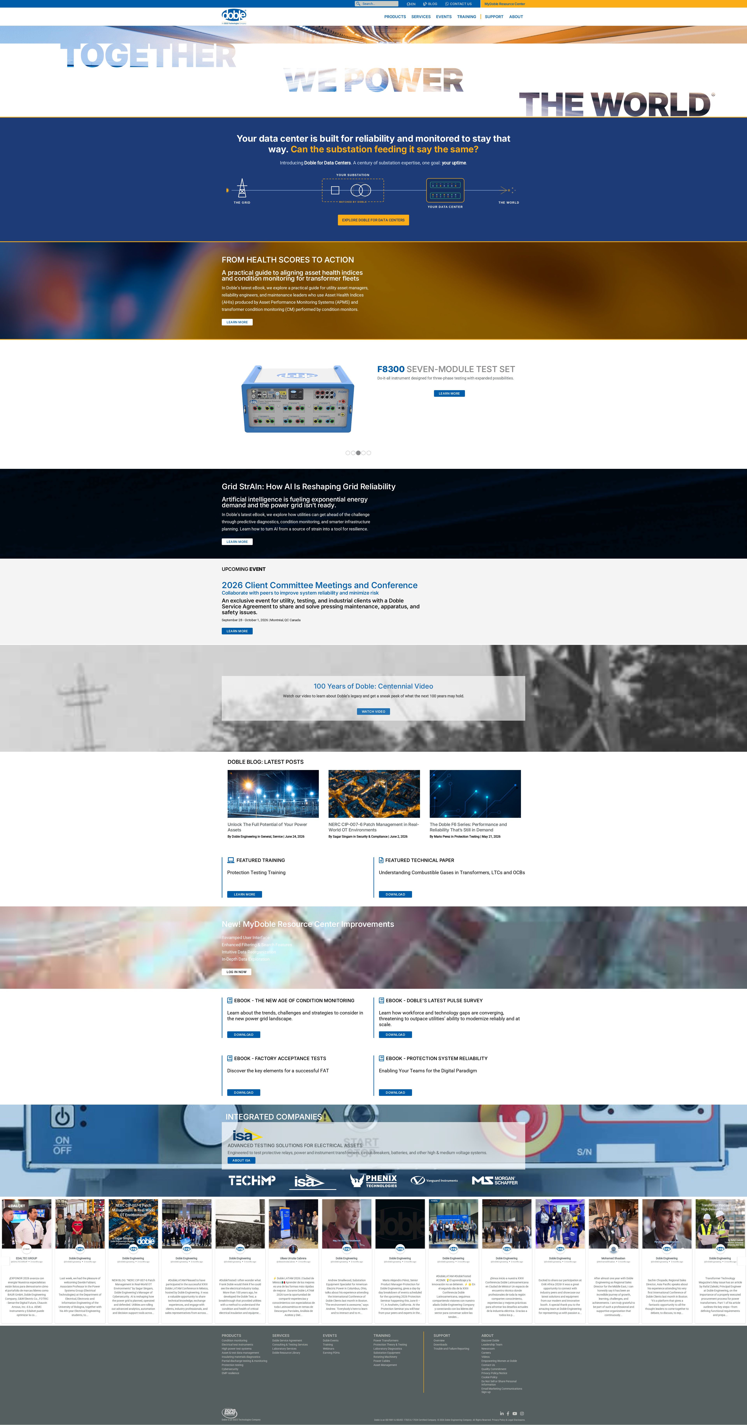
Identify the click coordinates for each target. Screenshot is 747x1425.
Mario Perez (442, 836)
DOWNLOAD (243, 1035)
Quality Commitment (493, 1369)
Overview (439, 1340)
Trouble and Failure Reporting (451, 1348)
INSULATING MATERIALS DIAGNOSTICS (241, 1356)
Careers (486, 1352)
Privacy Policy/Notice (494, 1373)
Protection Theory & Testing (390, 1344)
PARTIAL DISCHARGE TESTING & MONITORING (244, 1360)
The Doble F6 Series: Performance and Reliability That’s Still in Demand (468, 827)
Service (278, 836)
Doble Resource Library (286, 1352)
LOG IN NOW (236, 972)
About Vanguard (248, 1160)
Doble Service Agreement (287, 1340)
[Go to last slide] (5, 1261)
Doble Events (330, 1340)
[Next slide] (741, 1261)
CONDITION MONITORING (234, 1340)
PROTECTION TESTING (232, 1365)
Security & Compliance (372, 836)
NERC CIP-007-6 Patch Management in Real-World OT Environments (374, 827)
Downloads (440, 1344)
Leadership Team (491, 1344)
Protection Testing (467, 836)
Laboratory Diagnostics (388, 1348)
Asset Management (385, 1365)
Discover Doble (490, 1340)
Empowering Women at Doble (499, 1360)
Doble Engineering (244, 836)
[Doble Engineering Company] (234, 16)
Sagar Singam (342, 836)
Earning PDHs (331, 1352)
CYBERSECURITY (230, 1369)
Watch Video (373, 711)
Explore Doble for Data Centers (373, 220)
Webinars (328, 1348)
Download (395, 894)
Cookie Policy (489, 1377)
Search (359, 3)
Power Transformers (386, 1340)
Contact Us (461, 4)
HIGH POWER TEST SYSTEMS (237, 1348)
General (266, 836)
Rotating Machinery (385, 1356)
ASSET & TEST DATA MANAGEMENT (240, 1352)
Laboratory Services (284, 1348)
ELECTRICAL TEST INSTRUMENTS (237, 1344)
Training (328, 1344)
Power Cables (382, 1360)
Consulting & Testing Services (290, 1344)
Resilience (230, 1373)
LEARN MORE (237, 322)
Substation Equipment (387, 1352)
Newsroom (488, 1348)
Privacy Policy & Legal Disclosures (508, 1420)
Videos (485, 1356)
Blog (432, 4)
